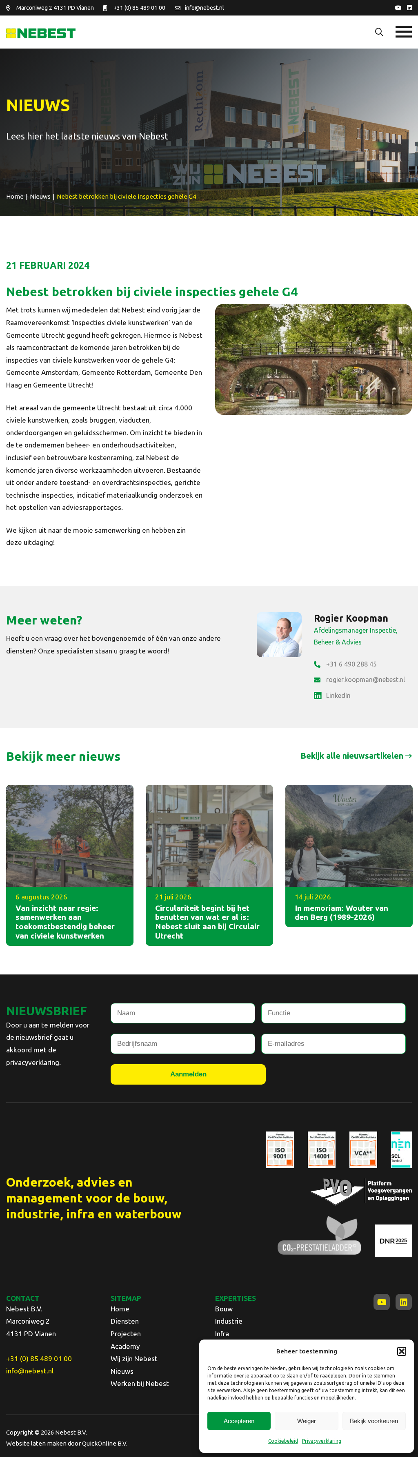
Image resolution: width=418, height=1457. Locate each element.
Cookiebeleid (283, 1441)
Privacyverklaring (321, 1441)
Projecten (126, 1333)
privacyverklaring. (33, 1062)
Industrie (228, 1321)
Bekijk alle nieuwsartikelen (351, 755)
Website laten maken (36, 1443)
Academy (125, 1346)
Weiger (306, 1420)
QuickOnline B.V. (104, 1443)
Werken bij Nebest (140, 1383)
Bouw (224, 1309)
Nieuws (122, 1371)
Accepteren (239, 1420)
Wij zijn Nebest (134, 1358)
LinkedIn (338, 695)
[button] (402, 1351)
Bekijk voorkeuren (374, 1420)
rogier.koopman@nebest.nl (365, 679)
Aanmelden (188, 1074)
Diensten (125, 1321)
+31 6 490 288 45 (351, 664)
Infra (222, 1333)
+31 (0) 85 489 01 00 (139, 7)
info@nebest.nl (204, 7)
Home (120, 1309)
